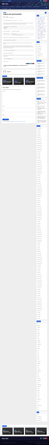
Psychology (39, 386)
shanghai (39, 34)
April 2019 (38, 295)
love (38, 27)
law (42, 24)
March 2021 (39, 251)
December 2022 (39, 211)
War (37, 407)
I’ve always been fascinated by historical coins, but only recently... (41, 103)
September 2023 (39, 194)
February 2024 (39, 185)
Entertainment (24, 6)
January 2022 (39, 232)
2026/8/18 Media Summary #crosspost (7, 432)
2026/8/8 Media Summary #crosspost (41, 432)
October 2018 (39, 306)
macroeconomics (42, 27)
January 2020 (39, 278)
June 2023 (38, 200)
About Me (7, 6)
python (45, 31)
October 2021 (39, 238)
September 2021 (39, 240)
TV (37, 403)
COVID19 (39, 23)
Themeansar (15, 442)
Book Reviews (12, 6)
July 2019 (38, 289)
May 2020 (38, 270)
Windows (39, 38)
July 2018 (38, 312)
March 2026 (39, 137)
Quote (38, 388)
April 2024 (38, 181)
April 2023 (38, 204)
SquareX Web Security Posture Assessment (7, 82)
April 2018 (38, 318)
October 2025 (39, 147)
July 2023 (38, 198)
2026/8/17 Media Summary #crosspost (18, 432)
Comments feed (39, 418)
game (44, 23)
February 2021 (39, 253)
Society (38, 395)
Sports (38, 397)
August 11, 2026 (28, 433)
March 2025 (39, 160)
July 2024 (38, 175)
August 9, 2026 (40, 433)
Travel (10, 8)
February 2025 (39, 162)
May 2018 (38, 316)
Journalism (38, 361)
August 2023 (39, 196)
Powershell (44, 30)
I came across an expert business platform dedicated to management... (41, 108)
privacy (38, 31)
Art (37, 323)
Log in (38, 414)
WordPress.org (39, 420)
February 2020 (39, 276)
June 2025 (38, 154)
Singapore (42, 34)
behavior (41, 17)
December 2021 (39, 234)
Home (3, 6)
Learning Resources (36, 6)
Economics (38, 340)
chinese (42, 20)
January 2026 (39, 141)
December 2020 (39, 257)
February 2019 (39, 299)
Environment (39, 344)
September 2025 (39, 149)
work (41, 38)
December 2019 (39, 280)
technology (39, 37)
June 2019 (38, 291)
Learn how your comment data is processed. (19, 121)
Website (4, 114)
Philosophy (38, 378)
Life (37, 367)
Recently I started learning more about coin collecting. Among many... (41, 122)
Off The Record (5, 8)
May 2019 (38, 293)
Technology (4, 12)
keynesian (40, 24)
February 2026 (39, 139)
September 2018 (39, 308)
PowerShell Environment (23, 65)
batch (38, 17)
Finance (38, 348)
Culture (38, 338)
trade (42, 37)
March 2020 (39, 274)
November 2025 (39, 145)
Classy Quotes (18, 6)
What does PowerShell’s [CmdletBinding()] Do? (11, 66)
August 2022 (39, 219)
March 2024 (39, 183)
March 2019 (39, 297)
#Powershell (12, 17)
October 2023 (39, 192)
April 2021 (38, 249)
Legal (38, 365)
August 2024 (39, 173)
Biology (38, 329)
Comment (4, 91)
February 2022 (39, 230)
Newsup (12, 442)
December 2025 (39, 143)
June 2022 (38, 223)
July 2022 (38, 221)
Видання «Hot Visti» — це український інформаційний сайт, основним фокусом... (41, 118)
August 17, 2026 (17, 433)
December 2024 (39, 166)
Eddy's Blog (5, 4)
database (42, 23)
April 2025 (38, 158)
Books (38, 331)
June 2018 (38, 314)
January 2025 (39, 164)
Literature (38, 369)
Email (3, 110)
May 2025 (38, 156)
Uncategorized (39, 405)
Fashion (38, 346)
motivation (39, 30)
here (10, 46)
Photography (39, 380)
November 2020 (39, 259)
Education (38, 342)
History (38, 357)
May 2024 (38, 179)
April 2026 (38, 135)
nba (41, 30)
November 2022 (39, 213)
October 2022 (39, 215)
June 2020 (38, 268)
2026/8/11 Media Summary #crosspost (30, 432)
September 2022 (39, 217)
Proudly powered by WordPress (5, 442)
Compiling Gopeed (17, 82)
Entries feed (39, 416)
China (40, 20)
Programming (39, 384)
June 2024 (38, 177)
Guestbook (29, 6)
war (43, 37)
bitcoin (43, 17)
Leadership (38, 363)
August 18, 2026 (6, 433)
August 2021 (39, 242)
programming (41, 31)
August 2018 (39, 310)
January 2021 (39, 255)
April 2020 (38, 272)
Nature (38, 376)
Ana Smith (38, 83)
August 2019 (39, 287)
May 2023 (38, 202)
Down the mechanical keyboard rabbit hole (41, 81)
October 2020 (39, 261)
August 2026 (39, 128)
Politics (38, 382)
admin (7, 16)
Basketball (38, 327)
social (44, 34)
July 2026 (38, 130)
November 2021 (39, 236)
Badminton (38, 325)
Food (38, 350)
